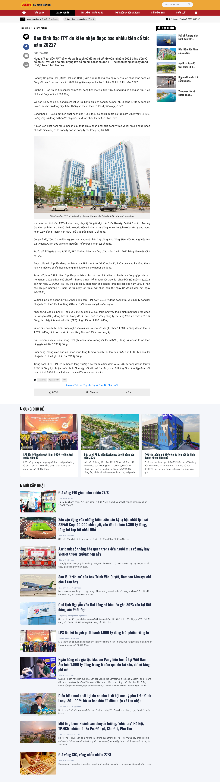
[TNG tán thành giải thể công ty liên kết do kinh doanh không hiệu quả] (170, 432)
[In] (26, 65)
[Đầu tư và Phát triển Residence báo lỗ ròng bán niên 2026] (110, 432)
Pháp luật (181, 12)
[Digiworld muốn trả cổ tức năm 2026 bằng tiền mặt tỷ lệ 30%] (166, 82)
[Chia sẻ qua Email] (26, 56)
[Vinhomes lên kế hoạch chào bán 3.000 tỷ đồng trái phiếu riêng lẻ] (166, 95)
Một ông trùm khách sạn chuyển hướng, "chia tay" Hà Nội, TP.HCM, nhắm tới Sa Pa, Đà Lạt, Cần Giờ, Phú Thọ (101, 726)
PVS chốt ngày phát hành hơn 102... (188, 37)
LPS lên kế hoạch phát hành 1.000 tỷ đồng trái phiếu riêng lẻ (48, 456)
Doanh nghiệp (62, 12)
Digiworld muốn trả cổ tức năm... (188, 79)
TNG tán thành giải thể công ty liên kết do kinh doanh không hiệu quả (170, 456)
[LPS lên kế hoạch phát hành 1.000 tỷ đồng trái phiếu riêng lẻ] (49, 432)
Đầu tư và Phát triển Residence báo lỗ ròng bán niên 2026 (109, 456)
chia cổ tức (42, 380)
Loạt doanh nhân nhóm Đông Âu (75, 19)
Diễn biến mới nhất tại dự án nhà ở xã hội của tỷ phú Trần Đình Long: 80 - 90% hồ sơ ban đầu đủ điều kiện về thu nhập (104, 698)
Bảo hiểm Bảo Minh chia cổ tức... (188, 51)
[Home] (26, 37)
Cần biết (62, 498)
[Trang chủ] (24, 13)
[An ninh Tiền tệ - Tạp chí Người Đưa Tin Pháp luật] (35, 5)
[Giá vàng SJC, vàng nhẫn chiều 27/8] (38, 763)
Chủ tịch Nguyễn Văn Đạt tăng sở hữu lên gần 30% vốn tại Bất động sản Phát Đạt (104, 607)
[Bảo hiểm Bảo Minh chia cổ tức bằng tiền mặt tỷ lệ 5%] (166, 54)
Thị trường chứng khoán (127, 12)
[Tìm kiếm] (189, 4)
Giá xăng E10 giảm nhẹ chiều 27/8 (83, 492)
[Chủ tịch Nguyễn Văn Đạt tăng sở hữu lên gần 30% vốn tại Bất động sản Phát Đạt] (38, 613)
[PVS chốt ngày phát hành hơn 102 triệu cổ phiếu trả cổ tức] (166, 40)
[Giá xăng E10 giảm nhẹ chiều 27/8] (38, 501)
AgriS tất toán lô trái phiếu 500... (186, 65)
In (130, 392)
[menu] (196, 13)
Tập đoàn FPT (54, 380)
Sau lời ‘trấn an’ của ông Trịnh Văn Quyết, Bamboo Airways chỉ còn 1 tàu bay (104, 579)
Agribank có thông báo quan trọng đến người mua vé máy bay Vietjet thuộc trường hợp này (104, 551)
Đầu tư (62, 536)
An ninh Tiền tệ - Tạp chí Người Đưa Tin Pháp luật (92, 385)
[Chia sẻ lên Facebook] (26, 47)
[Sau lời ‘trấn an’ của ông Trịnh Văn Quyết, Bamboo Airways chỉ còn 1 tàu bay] (38, 585)
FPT (64, 380)
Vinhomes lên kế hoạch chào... (186, 93)
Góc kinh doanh (65, 588)
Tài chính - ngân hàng (92, 12)
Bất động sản (158, 12)
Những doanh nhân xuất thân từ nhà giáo (34, 19)
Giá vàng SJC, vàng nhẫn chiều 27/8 (84, 754)
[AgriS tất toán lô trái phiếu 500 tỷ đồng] (166, 68)
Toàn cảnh (39, 12)
